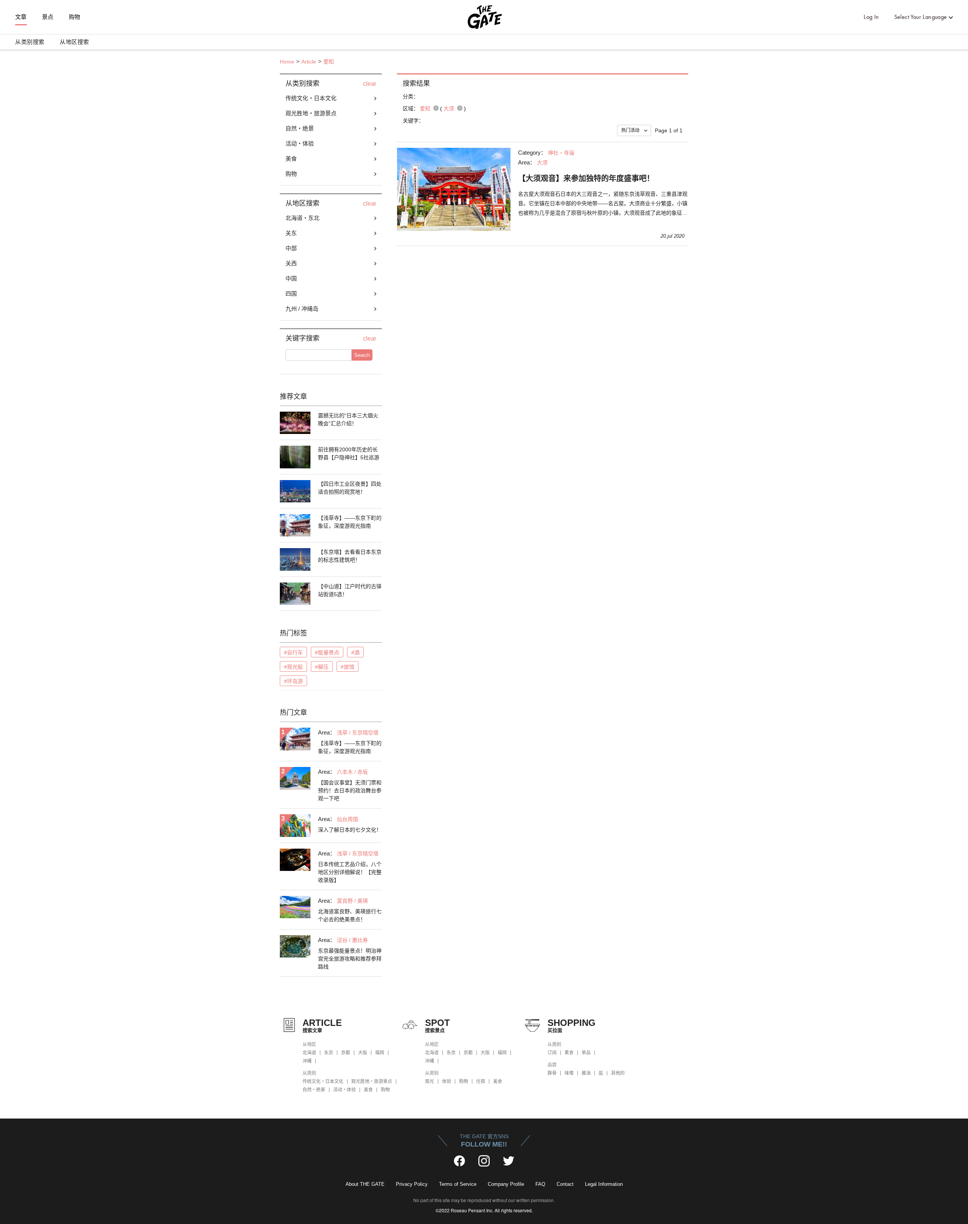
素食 (569, 1052)
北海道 (309, 1052)
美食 (368, 1089)
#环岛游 (293, 681)
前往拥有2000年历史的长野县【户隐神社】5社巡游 (348, 453)
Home (287, 62)
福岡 (379, 1052)
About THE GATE (365, 1184)
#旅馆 (347, 667)
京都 (345, 1052)
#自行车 (293, 652)
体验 (446, 1081)
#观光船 (293, 667)
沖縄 (307, 1061)
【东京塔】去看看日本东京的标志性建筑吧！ (350, 556)
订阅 (552, 1052)
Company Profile (506, 1184)
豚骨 (552, 1073)
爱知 (328, 62)
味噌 (569, 1073)
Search (362, 355)
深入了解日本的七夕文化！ (350, 830)
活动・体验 (344, 1089)
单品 (586, 1052)
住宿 (480, 1081)
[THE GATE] (484, 17)
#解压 (322, 667)
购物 (75, 17)
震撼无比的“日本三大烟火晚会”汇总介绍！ (348, 419)
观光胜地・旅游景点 (371, 1081)
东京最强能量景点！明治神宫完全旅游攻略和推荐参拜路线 (350, 959)
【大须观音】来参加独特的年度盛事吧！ (586, 178)
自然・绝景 (313, 1089)
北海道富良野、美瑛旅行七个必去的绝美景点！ (350, 915)
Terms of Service (457, 1184)
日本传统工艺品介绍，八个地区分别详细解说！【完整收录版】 (350, 872)
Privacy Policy (412, 1184)
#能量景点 (327, 652)
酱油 (586, 1073)
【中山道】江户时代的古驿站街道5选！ (350, 590)
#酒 (355, 652)
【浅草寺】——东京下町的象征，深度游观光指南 (350, 522)
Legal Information (604, 1184)
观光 (429, 1081)
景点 (48, 17)
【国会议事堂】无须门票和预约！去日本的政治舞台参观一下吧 (350, 790)
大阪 (362, 1052)
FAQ (540, 1184)
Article (308, 62)
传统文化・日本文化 (322, 1081)
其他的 (618, 1073)
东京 (328, 1052)
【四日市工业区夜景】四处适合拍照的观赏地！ (350, 488)
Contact (565, 1184)
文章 (21, 17)
